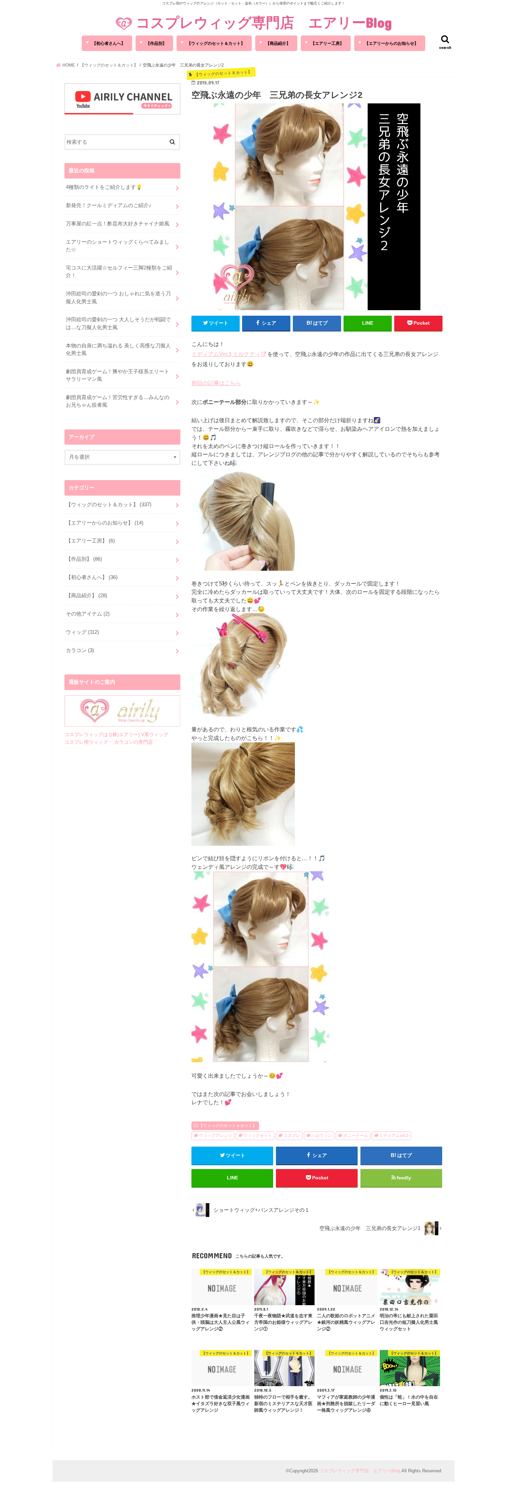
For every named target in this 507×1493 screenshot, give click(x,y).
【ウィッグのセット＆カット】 (216, 43)
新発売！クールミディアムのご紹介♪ (108, 205)
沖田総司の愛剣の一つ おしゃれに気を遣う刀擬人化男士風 (118, 297)
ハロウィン (321, 1135)
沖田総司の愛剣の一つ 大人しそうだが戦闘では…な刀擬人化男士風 (118, 323)
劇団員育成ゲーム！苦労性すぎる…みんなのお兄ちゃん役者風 (117, 401)
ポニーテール (355, 1135)
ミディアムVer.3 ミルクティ (225, 354)
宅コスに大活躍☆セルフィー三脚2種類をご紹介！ (119, 271)
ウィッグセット (257, 1135)
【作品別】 (156, 43)
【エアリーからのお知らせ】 (391, 43)
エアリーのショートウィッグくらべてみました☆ (117, 245)
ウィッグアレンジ (215, 1135)
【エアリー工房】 (327, 43)
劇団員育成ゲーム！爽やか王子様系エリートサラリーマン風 (117, 375)
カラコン (80, 650)
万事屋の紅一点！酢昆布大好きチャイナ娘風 (117, 223)
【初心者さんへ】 (108, 43)
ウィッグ (82, 632)
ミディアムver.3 (394, 1135)
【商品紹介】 (278, 43)
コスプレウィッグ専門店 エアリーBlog (264, 22)
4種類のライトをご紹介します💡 (104, 187)
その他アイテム (88, 614)
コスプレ (292, 1135)
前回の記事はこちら (216, 383)
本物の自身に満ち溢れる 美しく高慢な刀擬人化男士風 (118, 349)
